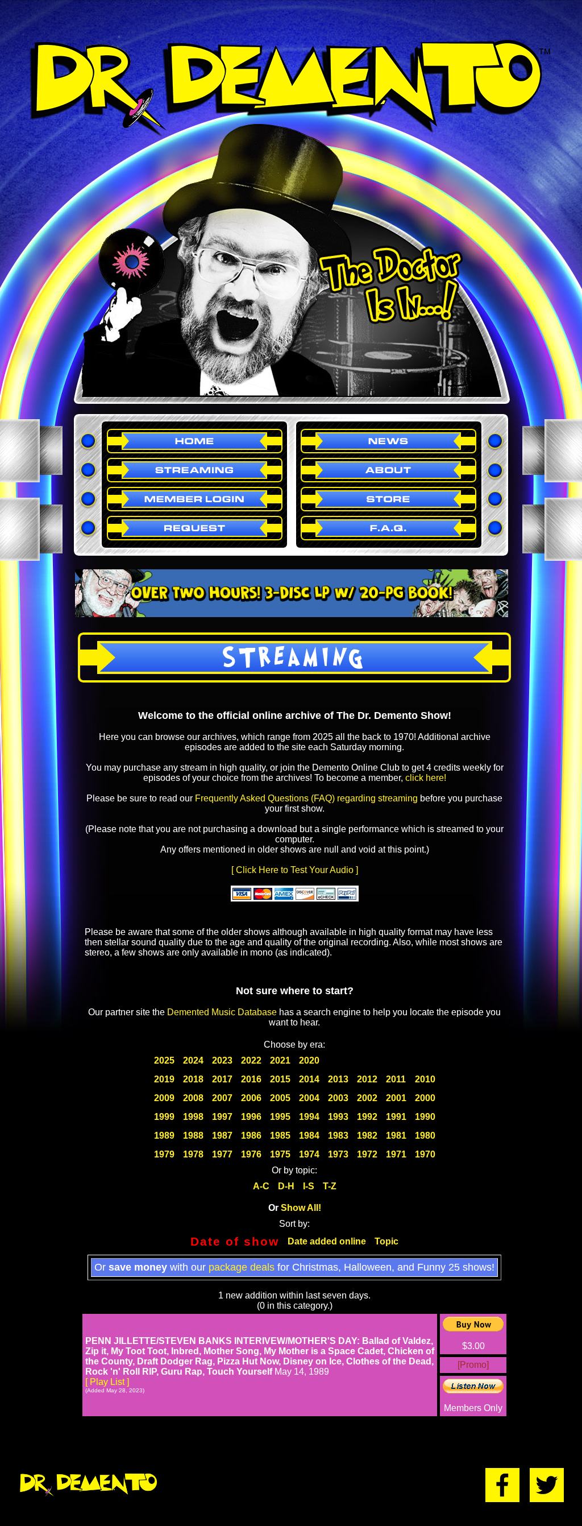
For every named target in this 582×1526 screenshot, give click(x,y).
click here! (425, 778)
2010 (425, 1079)
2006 (251, 1098)
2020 (309, 1060)
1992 (367, 1117)
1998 (193, 1117)
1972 (367, 1154)
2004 (309, 1098)
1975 (280, 1154)
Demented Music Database (222, 1012)
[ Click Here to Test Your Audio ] (294, 870)
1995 (280, 1117)
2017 (222, 1079)
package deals (242, 1267)
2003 (338, 1098)
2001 (396, 1098)
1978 (193, 1154)
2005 (280, 1098)
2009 (164, 1098)
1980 (425, 1135)
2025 (164, 1060)
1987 (222, 1135)
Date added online (327, 1241)
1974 (309, 1154)
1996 (251, 1117)
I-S (308, 1186)
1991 (396, 1117)
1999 (164, 1117)
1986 (251, 1135)
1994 (309, 1117)
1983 (338, 1135)
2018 (193, 1079)
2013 (338, 1079)
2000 (425, 1098)
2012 (367, 1079)
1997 (222, 1117)
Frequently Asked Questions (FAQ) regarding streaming (306, 798)
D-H (286, 1186)
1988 (193, 1135)
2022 (251, 1060)
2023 (222, 1060)
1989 (164, 1135)
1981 (396, 1135)
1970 (425, 1154)
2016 (251, 1079)
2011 (396, 1079)
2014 (309, 1079)
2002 (367, 1098)
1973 (338, 1154)
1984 (309, 1135)
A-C (261, 1186)
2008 (193, 1098)
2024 (193, 1060)
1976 (251, 1154)
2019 (164, 1079)
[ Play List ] (107, 1382)
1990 (425, 1117)
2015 (280, 1079)
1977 (222, 1154)
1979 (164, 1154)
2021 (280, 1060)
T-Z (329, 1186)
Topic (386, 1241)
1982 (367, 1135)
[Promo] (473, 1365)
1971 (396, 1154)
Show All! (301, 1208)
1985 (280, 1135)
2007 (222, 1098)
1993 (338, 1117)
